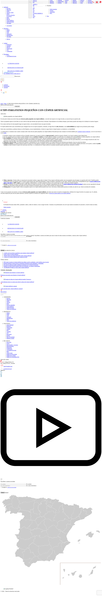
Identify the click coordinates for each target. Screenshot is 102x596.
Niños (8, 13)
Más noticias (3, 291)
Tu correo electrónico (31, 240)
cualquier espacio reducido (84, 131)
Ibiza (66, 1)
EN (33, 2)
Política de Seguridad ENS (13, 357)
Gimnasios (9, 34)
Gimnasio (9, 317)
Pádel (8, 31)
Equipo (51, 10)
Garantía (9, 46)
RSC (51, 13)
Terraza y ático (10, 12)
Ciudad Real (60, 1)
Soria (81, 2)
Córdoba (59, 2)
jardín (5, 133)
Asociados (52, 12)
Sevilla (81, 1)
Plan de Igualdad (10, 337)
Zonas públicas (10, 20)
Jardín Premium (10, 21)
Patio (8, 17)
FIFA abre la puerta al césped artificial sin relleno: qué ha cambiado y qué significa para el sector (26, 262)
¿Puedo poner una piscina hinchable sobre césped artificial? (18, 255)
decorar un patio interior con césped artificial (59, 193)
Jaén (66, 2)
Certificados (9, 51)
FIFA (8, 319)
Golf (8, 32)
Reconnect (6, 54)
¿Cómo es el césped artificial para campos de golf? (15, 257)
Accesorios (9, 25)
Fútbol (8, 30)
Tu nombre (29, 236)
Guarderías (9, 16)
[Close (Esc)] (1, 293)
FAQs (8, 343)
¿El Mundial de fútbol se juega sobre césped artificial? (16, 267)
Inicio (2, 103)
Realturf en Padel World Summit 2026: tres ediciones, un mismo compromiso (22, 266)
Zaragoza (90, 1)
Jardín (8, 11)
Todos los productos (11, 309)
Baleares (52, 2)
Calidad (5, 43)
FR (33, 5)
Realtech (9, 326)
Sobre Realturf (10, 325)
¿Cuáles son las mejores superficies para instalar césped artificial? (19, 253)
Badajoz (52, 1)
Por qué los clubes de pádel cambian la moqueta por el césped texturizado (21, 264)
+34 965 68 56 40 (7, 369)
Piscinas (8, 8)
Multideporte (10, 35)
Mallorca (75, 1)
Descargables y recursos (12, 345)
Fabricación (9, 48)
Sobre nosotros (53, 9)
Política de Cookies (11, 355)
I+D (8, 50)
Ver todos (9, 23)
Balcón (8, 19)
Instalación (9, 347)
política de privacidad (11, 245)
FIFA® (8, 39)
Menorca (75, 2)
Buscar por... (18, 76)
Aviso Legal (9, 353)
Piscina (8, 298)
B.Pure (8, 55)
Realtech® (9, 44)
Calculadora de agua (11, 56)
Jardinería (6, 7)
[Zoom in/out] (5, 293)
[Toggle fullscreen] (4, 293)
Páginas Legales (10, 338)
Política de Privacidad (12, 354)
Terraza (8, 302)
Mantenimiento (10, 346)
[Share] (2, 293)
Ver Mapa (90, 2)
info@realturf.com (8, 366)
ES (33, 9)
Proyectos (9, 342)
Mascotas (9, 9)
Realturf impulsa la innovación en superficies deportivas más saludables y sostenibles (23, 263)
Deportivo (6, 28)
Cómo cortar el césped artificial (11, 254)
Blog (48, 16)
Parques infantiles (11, 15)
